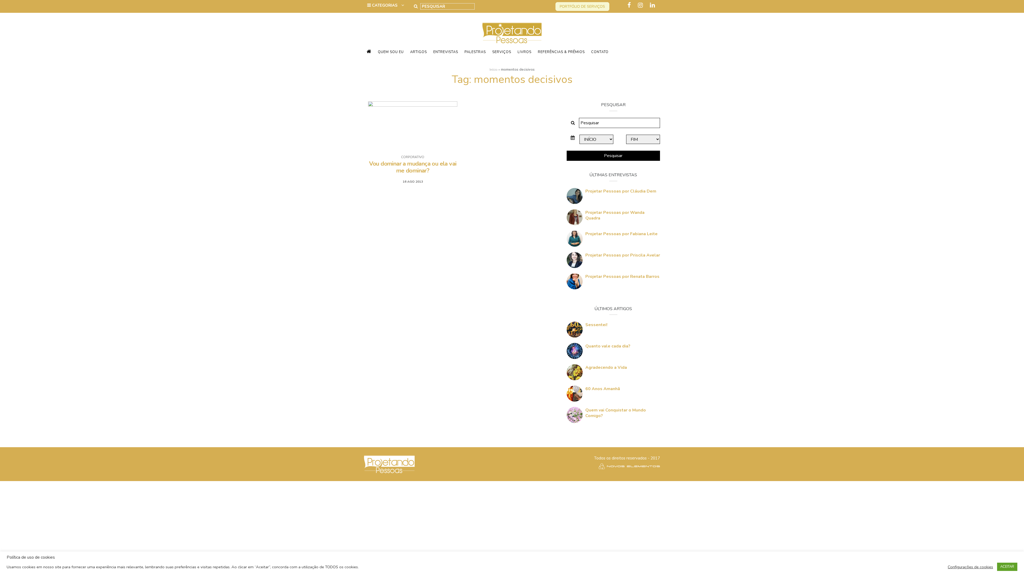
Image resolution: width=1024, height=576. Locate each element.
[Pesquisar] (416, 6)
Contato (600, 52)
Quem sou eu (391, 52)
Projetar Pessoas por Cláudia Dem (620, 191)
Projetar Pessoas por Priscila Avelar (622, 255)
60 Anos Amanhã (602, 389)
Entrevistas (445, 52)
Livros (524, 52)
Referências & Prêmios (561, 52)
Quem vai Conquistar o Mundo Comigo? (615, 413)
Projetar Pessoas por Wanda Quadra (615, 215)
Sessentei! (596, 325)
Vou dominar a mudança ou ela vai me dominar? (413, 167)
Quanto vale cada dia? (607, 346)
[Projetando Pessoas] (512, 32)
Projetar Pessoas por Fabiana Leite (621, 234)
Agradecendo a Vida (606, 367)
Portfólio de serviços (582, 6)
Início (494, 69)
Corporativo (412, 157)
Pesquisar (613, 156)
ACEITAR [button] (1007, 566)
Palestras (475, 52)
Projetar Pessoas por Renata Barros (622, 276)
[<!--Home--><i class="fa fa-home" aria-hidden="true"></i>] (369, 52)
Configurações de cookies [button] (970, 567)
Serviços (501, 52)
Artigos (418, 52)
